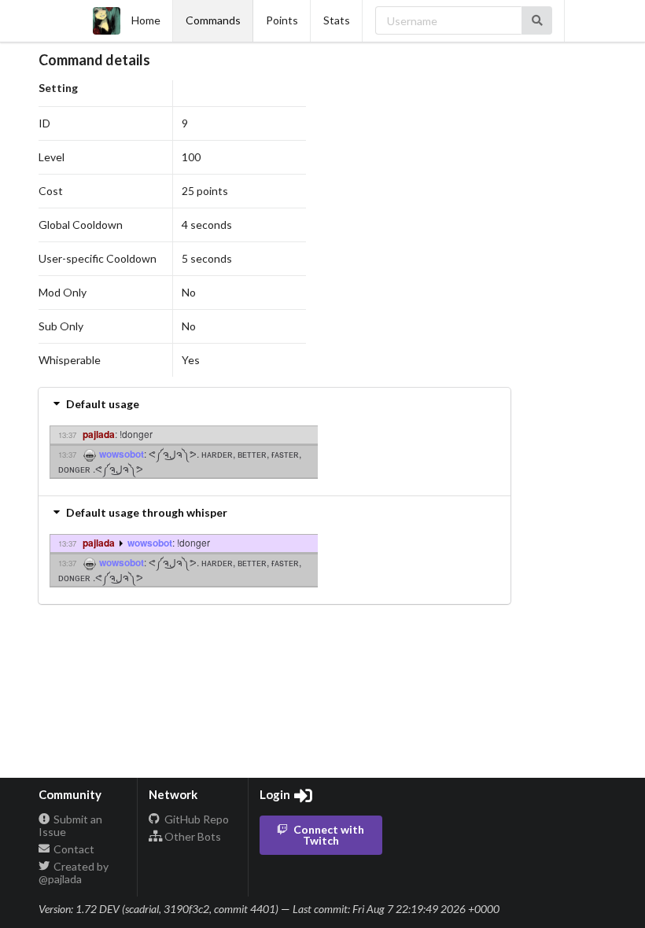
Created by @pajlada (74, 873)
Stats (336, 20)
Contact (72, 849)
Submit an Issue (71, 825)
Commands (213, 20)
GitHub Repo (195, 819)
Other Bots (191, 836)
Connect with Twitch (328, 835)
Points (282, 20)
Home (145, 20)
